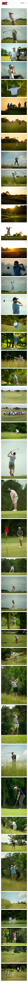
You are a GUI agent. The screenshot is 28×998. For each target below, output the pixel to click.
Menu (22, 3)
